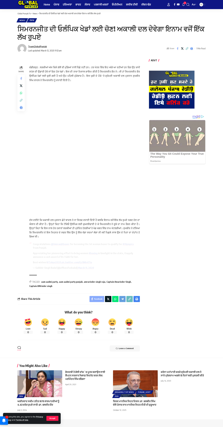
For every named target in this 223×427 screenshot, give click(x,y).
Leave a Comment (126, 348)
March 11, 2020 (86, 267)
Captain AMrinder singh (40, 286)
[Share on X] (182, 48)
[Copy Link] (187, 48)
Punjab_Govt (144, 392)
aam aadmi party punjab (71, 282)
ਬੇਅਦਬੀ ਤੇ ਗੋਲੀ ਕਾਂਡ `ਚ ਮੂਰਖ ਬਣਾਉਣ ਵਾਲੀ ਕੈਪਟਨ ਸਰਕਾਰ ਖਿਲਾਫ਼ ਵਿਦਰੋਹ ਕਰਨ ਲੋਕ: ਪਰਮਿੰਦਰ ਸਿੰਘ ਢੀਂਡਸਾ (85, 375)
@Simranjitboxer (60, 244)
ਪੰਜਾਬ (32, 20)
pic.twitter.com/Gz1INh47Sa (76, 262)
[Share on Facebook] (177, 48)
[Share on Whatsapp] (21, 93)
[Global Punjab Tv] (28, 4)
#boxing (93, 253)
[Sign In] (168, 4)
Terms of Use (22, 420)
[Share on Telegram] (122, 299)
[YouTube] (178, 4)
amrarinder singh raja (94, 282)
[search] (187, 4)
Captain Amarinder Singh (118, 282)
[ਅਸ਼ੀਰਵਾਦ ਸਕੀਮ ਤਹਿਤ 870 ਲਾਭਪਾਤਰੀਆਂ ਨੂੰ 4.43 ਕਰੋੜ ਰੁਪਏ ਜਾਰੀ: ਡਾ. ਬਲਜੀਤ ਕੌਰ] (39, 383)
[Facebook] (174, 4)
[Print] (191, 48)
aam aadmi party (49, 282)
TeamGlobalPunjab (37, 46)
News (22, 20)
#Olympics (128, 244)
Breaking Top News (124, 392)
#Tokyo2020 (54, 262)
